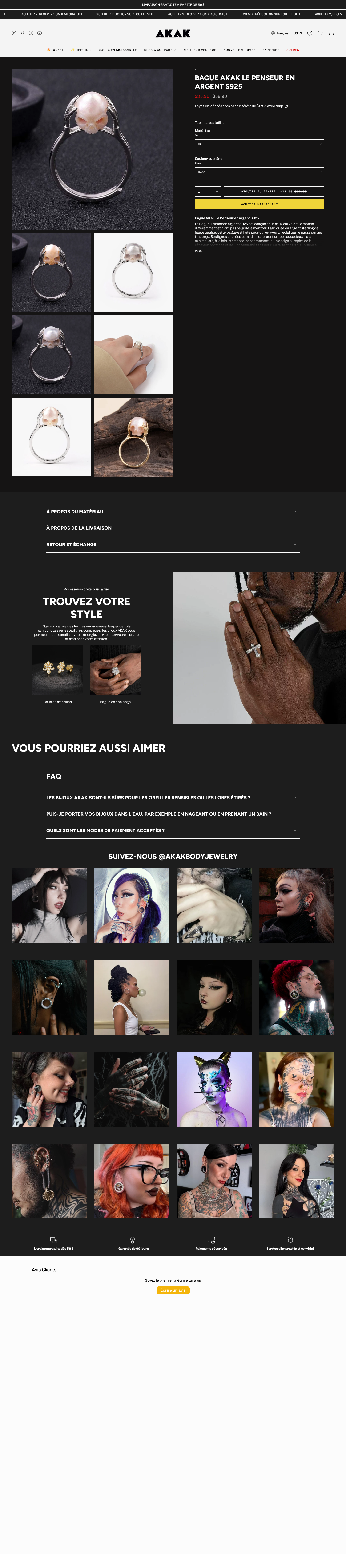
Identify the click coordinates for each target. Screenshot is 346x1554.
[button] (55, 50)
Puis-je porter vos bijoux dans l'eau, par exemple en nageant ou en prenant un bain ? (158, 814)
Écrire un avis (173, 1290)
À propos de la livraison (79, 528)
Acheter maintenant (259, 204)
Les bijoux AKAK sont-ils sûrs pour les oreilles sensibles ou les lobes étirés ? (148, 797)
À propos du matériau (74, 511)
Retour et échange (71, 544)
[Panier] (331, 33)
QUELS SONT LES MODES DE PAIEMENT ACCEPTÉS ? (105, 830)
